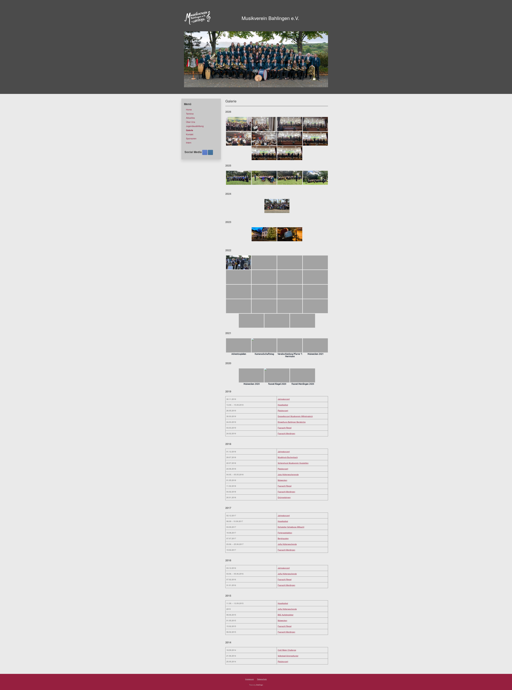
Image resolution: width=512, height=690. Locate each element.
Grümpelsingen (284, 497)
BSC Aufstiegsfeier (285, 614)
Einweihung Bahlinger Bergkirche (292, 422)
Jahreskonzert (284, 399)
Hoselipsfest (283, 404)
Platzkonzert (283, 410)
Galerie (189, 130)
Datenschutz (262, 679)
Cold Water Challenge (287, 650)
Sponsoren (191, 138)
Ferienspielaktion (285, 532)
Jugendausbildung (195, 126)
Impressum (249, 679)
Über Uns (190, 121)
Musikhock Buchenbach (288, 457)
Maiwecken (282, 480)
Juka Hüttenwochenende (288, 474)
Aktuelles (190, 117)
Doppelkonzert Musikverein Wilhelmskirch (295, 416)
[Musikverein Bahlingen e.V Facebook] (204, 152)
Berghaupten (283, 538)
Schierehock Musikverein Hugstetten (293, 463)
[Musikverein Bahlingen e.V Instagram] (210, 152)
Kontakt (189, 134)
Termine (190, 113)
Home (189, 109)
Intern (188, 142)
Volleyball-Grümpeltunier (288, 655)
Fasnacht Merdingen (286, 433)
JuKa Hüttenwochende (287, 544)
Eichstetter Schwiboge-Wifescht (291, 527)
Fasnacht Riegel (284, 427)
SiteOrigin (259, 685)
